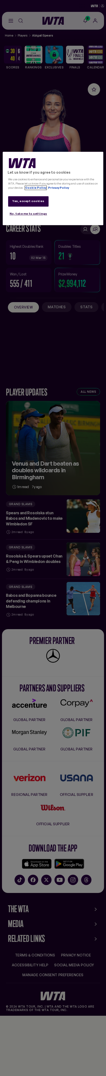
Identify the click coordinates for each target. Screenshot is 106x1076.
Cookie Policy (35, 188)
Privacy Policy (58, 188)
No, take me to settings (28, 214)
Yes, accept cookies (28, 201)
